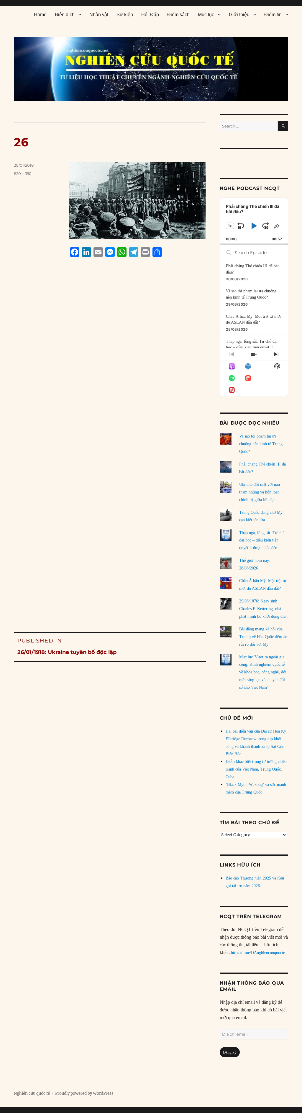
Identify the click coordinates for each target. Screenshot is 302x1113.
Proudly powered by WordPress (84, 1093)
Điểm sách (178, 14)
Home (40, 14)
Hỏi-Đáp (150, 14)
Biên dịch (65, 14)
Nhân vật (98, 14)
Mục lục (206, 14)
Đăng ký (230, 1052)
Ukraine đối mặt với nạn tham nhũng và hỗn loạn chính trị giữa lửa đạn (259, 492)
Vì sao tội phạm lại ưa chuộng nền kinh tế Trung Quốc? (261, 444)
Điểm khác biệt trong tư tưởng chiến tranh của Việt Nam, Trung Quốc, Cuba (256, 769)
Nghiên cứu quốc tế (32, 1093)
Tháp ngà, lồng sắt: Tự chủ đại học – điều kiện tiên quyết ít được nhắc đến (252, 347)
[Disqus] (110, 373)
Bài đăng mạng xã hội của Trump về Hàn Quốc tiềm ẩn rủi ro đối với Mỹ (263, 637)
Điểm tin (273, 14)
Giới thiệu (239, 14)
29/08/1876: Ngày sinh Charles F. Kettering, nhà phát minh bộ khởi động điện (263, 609)
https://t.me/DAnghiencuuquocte (258, 952)
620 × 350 (23, 173)
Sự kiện (124, 14)
